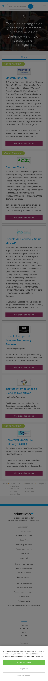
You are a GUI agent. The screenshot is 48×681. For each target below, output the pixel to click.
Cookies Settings (23, 675)
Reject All (24, 669)
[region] (24, 663)
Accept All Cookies (24, 663)
